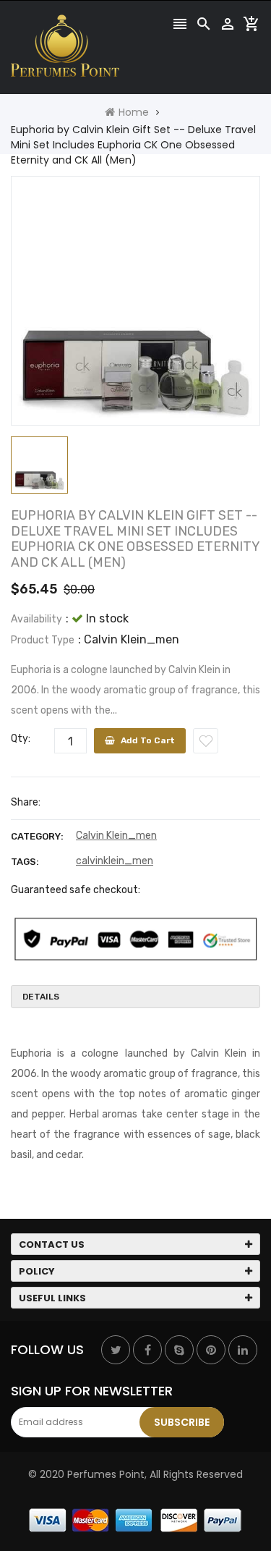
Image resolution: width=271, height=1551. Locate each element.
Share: (25, 802)
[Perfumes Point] (135, 1520)
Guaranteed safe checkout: (75, 890)
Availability (36, 619)
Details (40, 997)
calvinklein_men (114, 861)
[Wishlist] (205, 740)
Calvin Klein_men (116, 835)
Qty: (20, 738)
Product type (42, 640)
